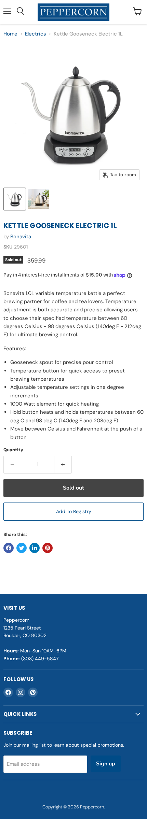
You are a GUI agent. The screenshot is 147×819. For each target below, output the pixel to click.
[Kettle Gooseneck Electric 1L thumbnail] (15, 199)
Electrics (35, 34)
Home (10, 34)
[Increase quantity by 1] (63, 465)
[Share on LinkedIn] (34, 548)
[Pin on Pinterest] (47, 548)
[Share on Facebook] (8, 548)
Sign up (105, 763)
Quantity (13, 449)
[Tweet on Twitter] (21, 548)
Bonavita (20, 236)
